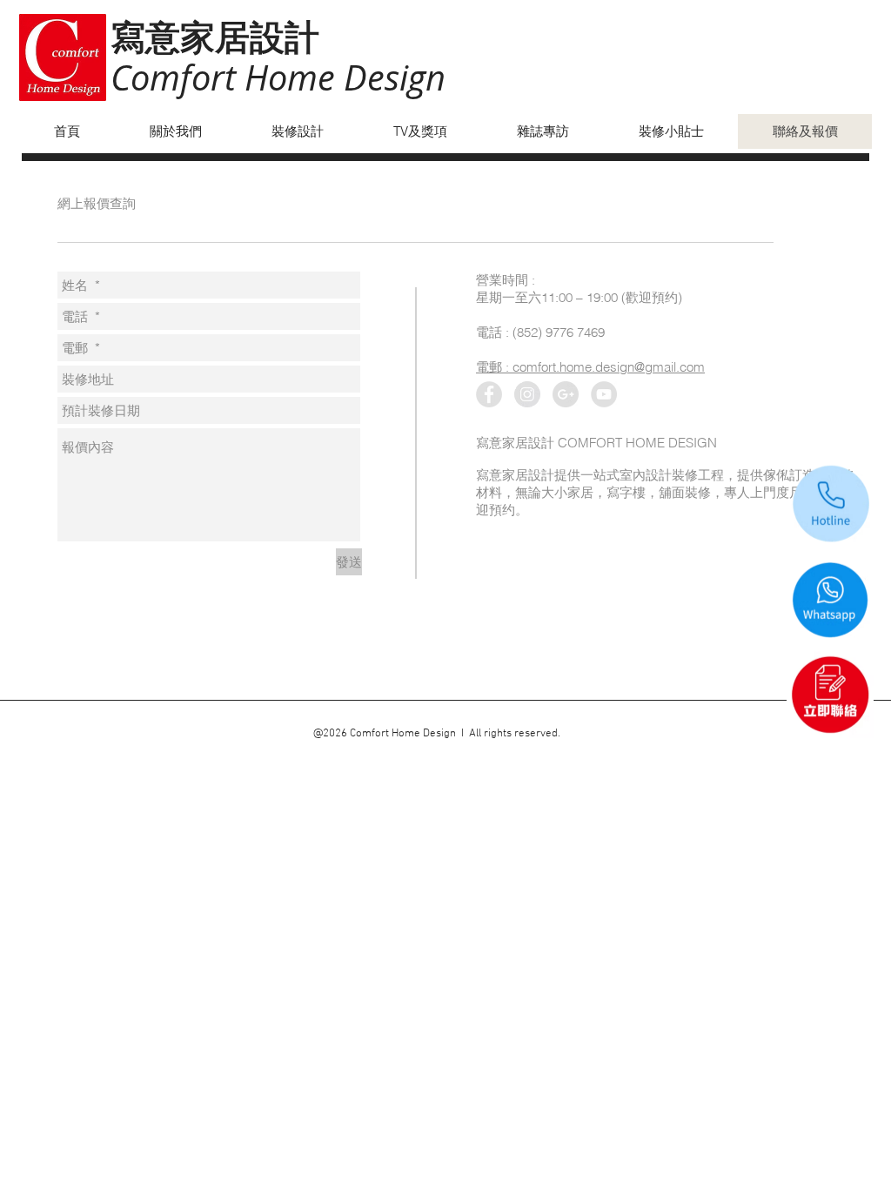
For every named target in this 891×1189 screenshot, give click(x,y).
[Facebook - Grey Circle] (489, 394)
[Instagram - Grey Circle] (527, 394)
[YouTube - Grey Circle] (604, 394)
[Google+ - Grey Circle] (566, 394)
